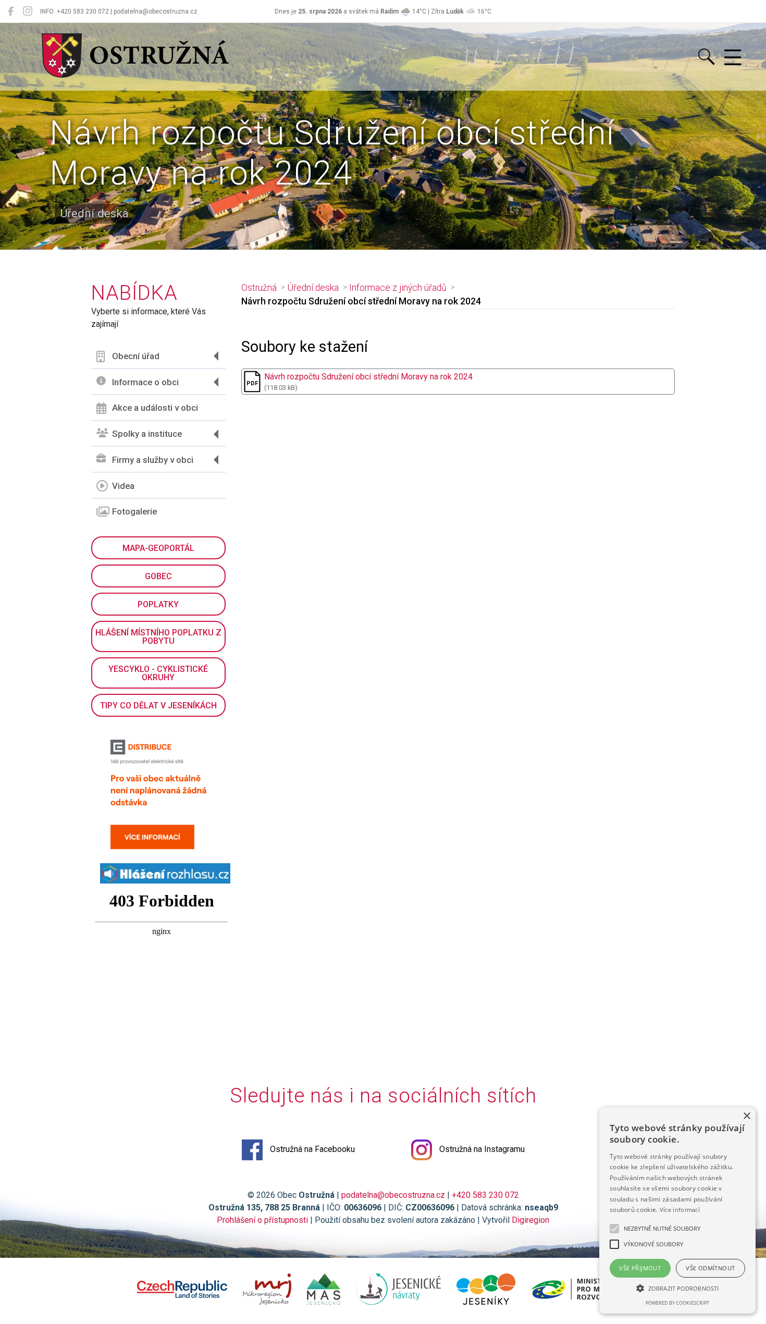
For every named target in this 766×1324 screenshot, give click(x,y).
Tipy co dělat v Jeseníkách (158, 705)
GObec (158, 576)
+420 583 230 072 (485, 1195)
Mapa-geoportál (158, 548)
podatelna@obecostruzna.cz (393, 1195)
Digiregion (530, 1220)
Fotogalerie (134, 511)
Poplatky (158, 604)
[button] (677, 1288)
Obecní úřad (135, 356)
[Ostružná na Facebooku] (11, 11)
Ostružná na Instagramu (481, 1149)
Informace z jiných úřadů (398, 288)
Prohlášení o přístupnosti (262, 1220)
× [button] (746, 1116)
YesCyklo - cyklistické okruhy (158, 673)
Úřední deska (313, 288)
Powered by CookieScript (677, 1303)
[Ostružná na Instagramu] (27, 11)
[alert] (677, 1210)
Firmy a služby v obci (152, 460)
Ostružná (259, 288)
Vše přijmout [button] (640, 1268)
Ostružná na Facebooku (311, 1149)
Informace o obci (145, 382)
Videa (123, 486)
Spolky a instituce (147, 433)
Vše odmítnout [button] (710, 1268)
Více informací (680, 1209)
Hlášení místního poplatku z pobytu (158, 637)
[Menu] (732, 58)
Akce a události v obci (155, 407)
